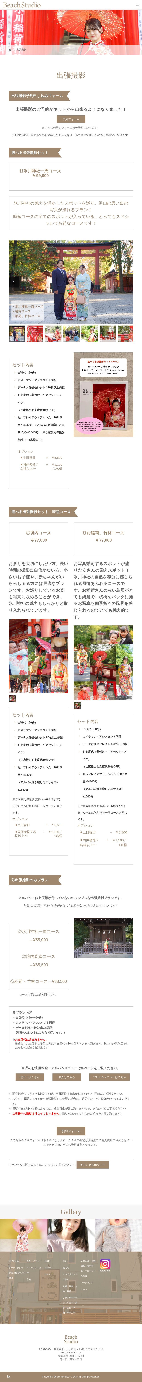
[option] (71, 282)
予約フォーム (71, 119)
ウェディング (87, 1283)
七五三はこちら (29, 1077)
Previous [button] (14, 282)
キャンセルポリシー (92, 1164)
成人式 (66, 1267)
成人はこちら (66, 1077)
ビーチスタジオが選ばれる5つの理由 (16, 1272)
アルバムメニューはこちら (109, 1077)
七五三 (66, 1261)
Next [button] (128, 282)
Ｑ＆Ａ (48, 1274)
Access (48, 1267)
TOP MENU (14, 1261)
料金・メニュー (34, 1261)
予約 (29, 1279)
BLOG (47, 1261)
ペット (84, 1289)
